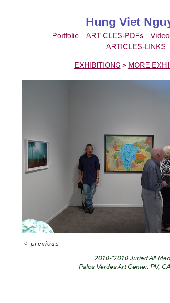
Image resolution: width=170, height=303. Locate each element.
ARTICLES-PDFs (114, 36)
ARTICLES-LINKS (136, 46)
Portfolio (65, 36)
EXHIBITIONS (97, 65)
